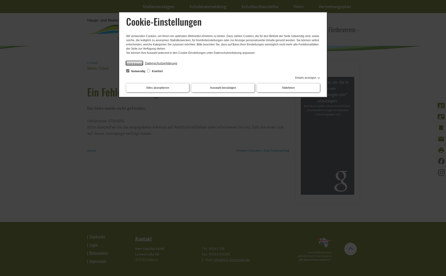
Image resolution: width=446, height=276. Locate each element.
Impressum (134, 63)
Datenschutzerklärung (161, 63)
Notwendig (138, 71)
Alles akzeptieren (157, 87)
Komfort (157, 71)
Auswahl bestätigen (223, 87)
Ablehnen (288, 87)
